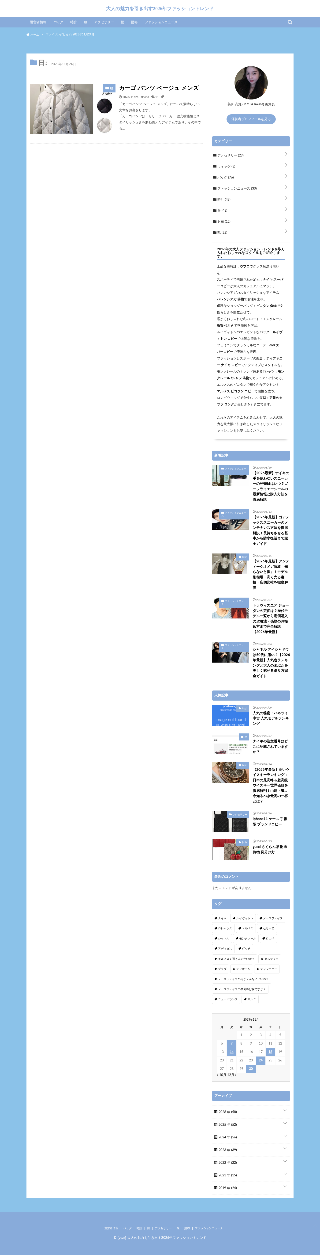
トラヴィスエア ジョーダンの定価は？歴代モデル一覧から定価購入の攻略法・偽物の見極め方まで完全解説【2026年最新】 (271, 619)
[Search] (290, 22)
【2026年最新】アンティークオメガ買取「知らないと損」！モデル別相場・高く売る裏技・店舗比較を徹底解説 (271, 575)
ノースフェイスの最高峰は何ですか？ (242, 989)
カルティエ (271, 958)
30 (251, 1069)
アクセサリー (104, 22)
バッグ (58, 22)
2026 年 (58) (227, 1112)
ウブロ (245, 266)
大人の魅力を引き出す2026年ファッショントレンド (160, 8)
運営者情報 (38, 22)
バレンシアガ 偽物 (230, 299)
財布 (134, 22)
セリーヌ (268, 928)
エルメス (247, 928)
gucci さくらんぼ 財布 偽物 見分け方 (270, 849)
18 (270, 1052)
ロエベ (270, 938)
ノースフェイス (273, 918)
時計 (73, 22)
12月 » (232, 1075)
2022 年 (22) (227, 1162)
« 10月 (221, 1075)
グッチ (246, 948)
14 (232, 1052)
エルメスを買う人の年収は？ (236, 958)
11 (157, 96)
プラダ (222, 969)
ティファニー (268, 969)
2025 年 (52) (227, 1124)
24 (261, 1060)
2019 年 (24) (227, 1188)
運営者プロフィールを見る (251, 119)
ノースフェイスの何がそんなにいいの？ (243, 979)
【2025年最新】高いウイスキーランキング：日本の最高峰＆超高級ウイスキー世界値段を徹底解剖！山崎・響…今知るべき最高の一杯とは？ (271, 785)
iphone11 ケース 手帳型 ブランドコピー (270, 821)
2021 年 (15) (227, 1175)
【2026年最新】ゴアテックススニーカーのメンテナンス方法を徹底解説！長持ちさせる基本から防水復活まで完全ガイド (271, 530)
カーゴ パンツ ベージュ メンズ (159, 88)
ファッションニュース (161, 22)
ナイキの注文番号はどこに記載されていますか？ (270, 747)
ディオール (243, 969)
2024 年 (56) (227, 1137)
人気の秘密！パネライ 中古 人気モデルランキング (271, 718)
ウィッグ (225, 166)
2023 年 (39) (227, 1150)
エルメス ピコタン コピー (235, 391)
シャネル (223, 938)
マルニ (252, 999)
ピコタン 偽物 (266, 306)
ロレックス (225, 928)
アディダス (225, 948)
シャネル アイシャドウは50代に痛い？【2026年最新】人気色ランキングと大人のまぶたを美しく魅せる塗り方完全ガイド (271, 663)
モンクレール (247, 938)
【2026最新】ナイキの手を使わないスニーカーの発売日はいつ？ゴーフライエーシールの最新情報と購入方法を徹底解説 (271, 486)
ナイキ (222, 918)
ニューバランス (228, 999)
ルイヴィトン (244, 918)
